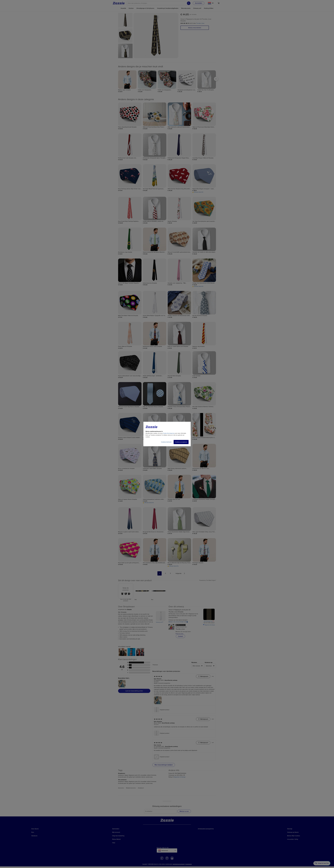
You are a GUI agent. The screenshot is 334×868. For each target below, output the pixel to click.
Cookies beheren (166, 442)
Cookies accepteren (181, 442)
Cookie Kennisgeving (168, 433)
